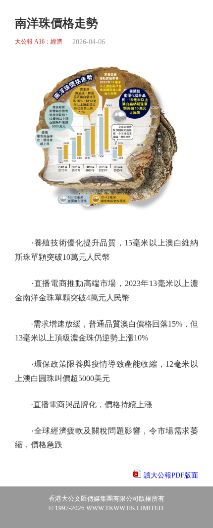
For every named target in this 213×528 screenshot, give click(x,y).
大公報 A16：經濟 (38, 42)
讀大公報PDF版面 (171, 475)
